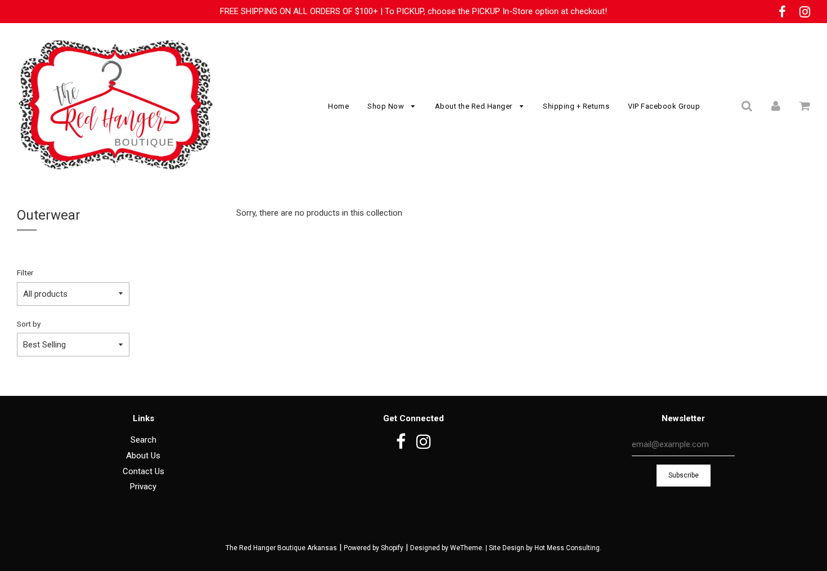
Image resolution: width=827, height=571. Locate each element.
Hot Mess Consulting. (567, 548)
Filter (25, 272)
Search (143, 440)
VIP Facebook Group (664, 106)
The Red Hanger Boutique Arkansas (281, 548)
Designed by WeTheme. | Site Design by (472, 548)
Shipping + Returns (576, 106)
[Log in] (775, 106)
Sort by (29, 323)
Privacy (143, 486)
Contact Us (143, 471)
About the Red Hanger (475, 106)
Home (338, 106)
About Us (143, 455)
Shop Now (386, 106)
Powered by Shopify (373, 548)
